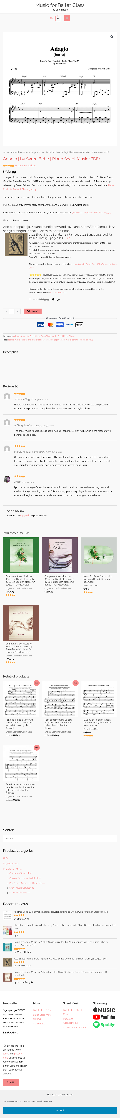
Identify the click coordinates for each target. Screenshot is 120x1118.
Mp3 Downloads (11, 863)
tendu (85, 340)
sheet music (65, 340)
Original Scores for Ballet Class (25, 878)
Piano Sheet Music (12, 869)
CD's (5, 858)
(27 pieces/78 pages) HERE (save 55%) (91, 212)
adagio (11, 340)
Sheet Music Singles (19, 892)
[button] (112, 37)
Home (6, 152)
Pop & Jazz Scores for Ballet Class (27, 883)
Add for (46, 299)
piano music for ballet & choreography (43, 340)
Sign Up (11, 1082)
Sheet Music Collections (21, 888)
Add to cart (32, 311)
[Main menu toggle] (67, 18)
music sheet (20, 340)
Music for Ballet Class (60, 5)
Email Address (11, 1032)
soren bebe (77, 340)
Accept (60, 1110)
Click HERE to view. (58, 292)
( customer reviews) (25, 165)
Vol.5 (91, 340)
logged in (25, 515)
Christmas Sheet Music (21, 873)
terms (6, 1053)
